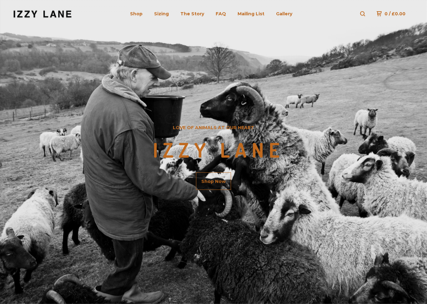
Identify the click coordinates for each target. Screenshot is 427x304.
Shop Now (213, 181)
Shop (136, 14)
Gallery (284, 14)
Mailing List (251, 14)
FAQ (221, 14)
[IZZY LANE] (42, 13)
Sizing (161, 14)
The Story (192, 14)
